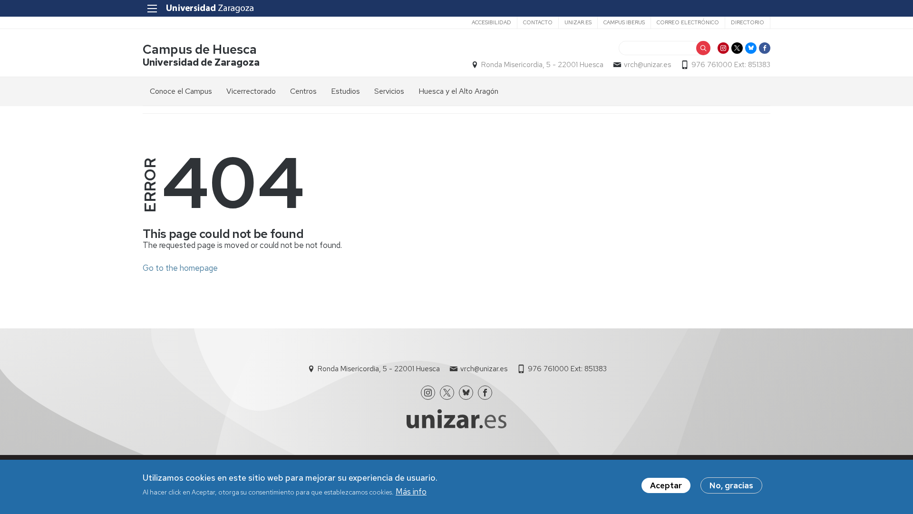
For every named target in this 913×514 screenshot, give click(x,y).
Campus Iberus (624, 22)
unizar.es (578, 22)
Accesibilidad (491, 22)
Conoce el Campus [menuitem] (181, 91)
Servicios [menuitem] (389, 91)
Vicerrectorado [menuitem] (251, 91)
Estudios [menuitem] (345, 91)
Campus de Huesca (200, 49)
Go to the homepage (180, 268)
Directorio (747, 22)
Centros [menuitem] (303, 91)
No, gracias (731, 485)
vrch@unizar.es (647, 64)
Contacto (538, 22)
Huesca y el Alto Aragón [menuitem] (458, 91)
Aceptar (666, 485)
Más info (411, 491)
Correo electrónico (688, 22)
